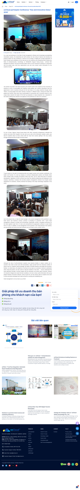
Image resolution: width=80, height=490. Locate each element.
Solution (23, 2)
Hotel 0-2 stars (44, 431)
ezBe (29, 444)
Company (43, 2)
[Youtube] (10, 466)
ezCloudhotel (31, 431)
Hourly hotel (43, 438)
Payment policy (68, 433)
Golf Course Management (46, 442)
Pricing (37, 2)
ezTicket (30, 442)
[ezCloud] (8, 2)
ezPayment (30, 448)
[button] (33, 285)
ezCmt (29, 440)
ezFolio (29, 433)
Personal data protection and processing (70, 436)
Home (18, 2)
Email (53, 301)
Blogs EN (11, 6)
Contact (55, 431)
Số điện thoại (55, 297)
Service (30, 2)
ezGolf (29, 446)
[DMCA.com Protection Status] (3, 471)
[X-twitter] (13, 466)
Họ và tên (54, 292)
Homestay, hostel (44, 436)
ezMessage (30, 453)
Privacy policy (68, 431)
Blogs (6, 6)
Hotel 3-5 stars (44, 433)
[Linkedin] (6, 466)
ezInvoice (30, 450)
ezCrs (29, 436)
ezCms (29, 438)
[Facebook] (3, 466)
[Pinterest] (16, 466)
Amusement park (44, 440)
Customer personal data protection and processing (71, 440)
